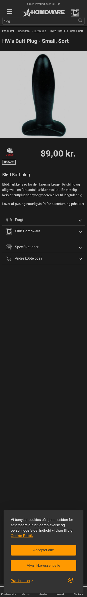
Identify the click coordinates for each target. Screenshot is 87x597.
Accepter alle (43, 550)
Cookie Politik (22, 535)
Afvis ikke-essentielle (43, 565)
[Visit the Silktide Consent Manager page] (71, 580)
